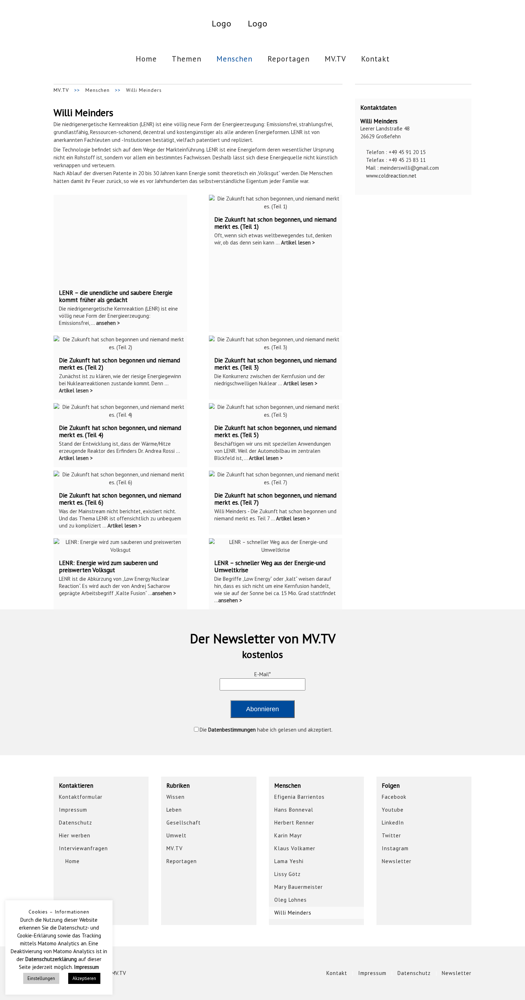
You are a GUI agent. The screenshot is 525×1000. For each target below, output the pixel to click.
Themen (186, 59)
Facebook (394, 796)
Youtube (393, 809)
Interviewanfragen (83, 848)
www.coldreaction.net (390, 175)
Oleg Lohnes (290, 899)
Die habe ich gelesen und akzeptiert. (266, 729)
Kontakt (375, 59)
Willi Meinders (292, 912)
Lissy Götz (287, 874)
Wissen (175, 796)
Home (146, 59)
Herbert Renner (294, 822)
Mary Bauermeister (298, 886)
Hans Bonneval (293, 809)
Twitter (391, 835)
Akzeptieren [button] (84, 978)
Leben (174, 809)
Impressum (73, 809)
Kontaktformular (80, 796)
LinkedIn (393, 822)
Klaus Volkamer (294, 848)
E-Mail (262, 674)
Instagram (395, 848)
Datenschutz (75, 822)
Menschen (234, 59)
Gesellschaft (183, 822)
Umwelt (176, 835)
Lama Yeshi (289, 861)
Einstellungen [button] (41, 978)
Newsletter (396, 861)
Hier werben (74, 835)
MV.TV (335, 59)
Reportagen (289, 59)
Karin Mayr (288, 835)
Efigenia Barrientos (299, 796)
